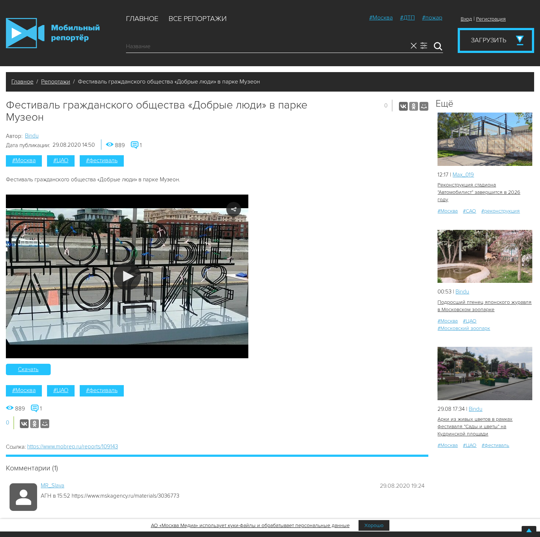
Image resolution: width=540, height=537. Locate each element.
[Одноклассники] (413, 106)
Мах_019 (463, 174)
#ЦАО (60, 160)
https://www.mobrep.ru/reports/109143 (72, 446)
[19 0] (485, 256)
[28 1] (485, 373)
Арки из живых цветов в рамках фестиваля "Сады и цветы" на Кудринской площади (475, 426)
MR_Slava (52, 485)
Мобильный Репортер (53, 33)
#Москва (381, 17)
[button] (127, 276)
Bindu (32, 135)
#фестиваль (102, 160)
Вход (466, 19)
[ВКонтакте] (403, 106)
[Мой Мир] (424, 106)
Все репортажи (198, 18)
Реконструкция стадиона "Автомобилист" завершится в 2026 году (479, 192)
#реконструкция (500, 211)
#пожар (432, 17)
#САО (469, 211)
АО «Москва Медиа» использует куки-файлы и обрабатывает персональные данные (250, 525)
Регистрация (491, 19)
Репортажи (55, 81)
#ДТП (407, 17)
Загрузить (488, 40)
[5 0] (485, 139)
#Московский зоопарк (464, 328)
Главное (142, 18)
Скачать (28, 369)
